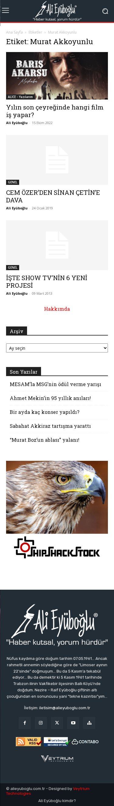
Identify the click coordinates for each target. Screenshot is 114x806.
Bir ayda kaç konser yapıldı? (44, 412)
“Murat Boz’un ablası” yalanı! (44, 440)
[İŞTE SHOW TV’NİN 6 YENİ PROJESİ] (57, 245)
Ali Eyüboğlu (17, 122)
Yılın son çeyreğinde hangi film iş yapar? (55, 111)
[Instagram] (41, 723)
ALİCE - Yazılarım (20, 97)
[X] (57, 723)
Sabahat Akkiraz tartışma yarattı (50, 426)
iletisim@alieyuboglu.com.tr (64, 708)
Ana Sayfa (14, 32)
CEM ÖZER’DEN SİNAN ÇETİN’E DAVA (53, 196)
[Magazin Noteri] (89, 723)
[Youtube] (73, 723)
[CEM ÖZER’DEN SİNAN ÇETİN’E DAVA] (57, 160)
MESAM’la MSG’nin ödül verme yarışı (55, 384)
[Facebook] (25, 723)
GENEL (12, 182)
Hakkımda (57, 309)
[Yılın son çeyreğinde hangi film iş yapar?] (57, 76)
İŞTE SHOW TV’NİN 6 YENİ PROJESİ (46, 282)
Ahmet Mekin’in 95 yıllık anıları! (50, 398)
